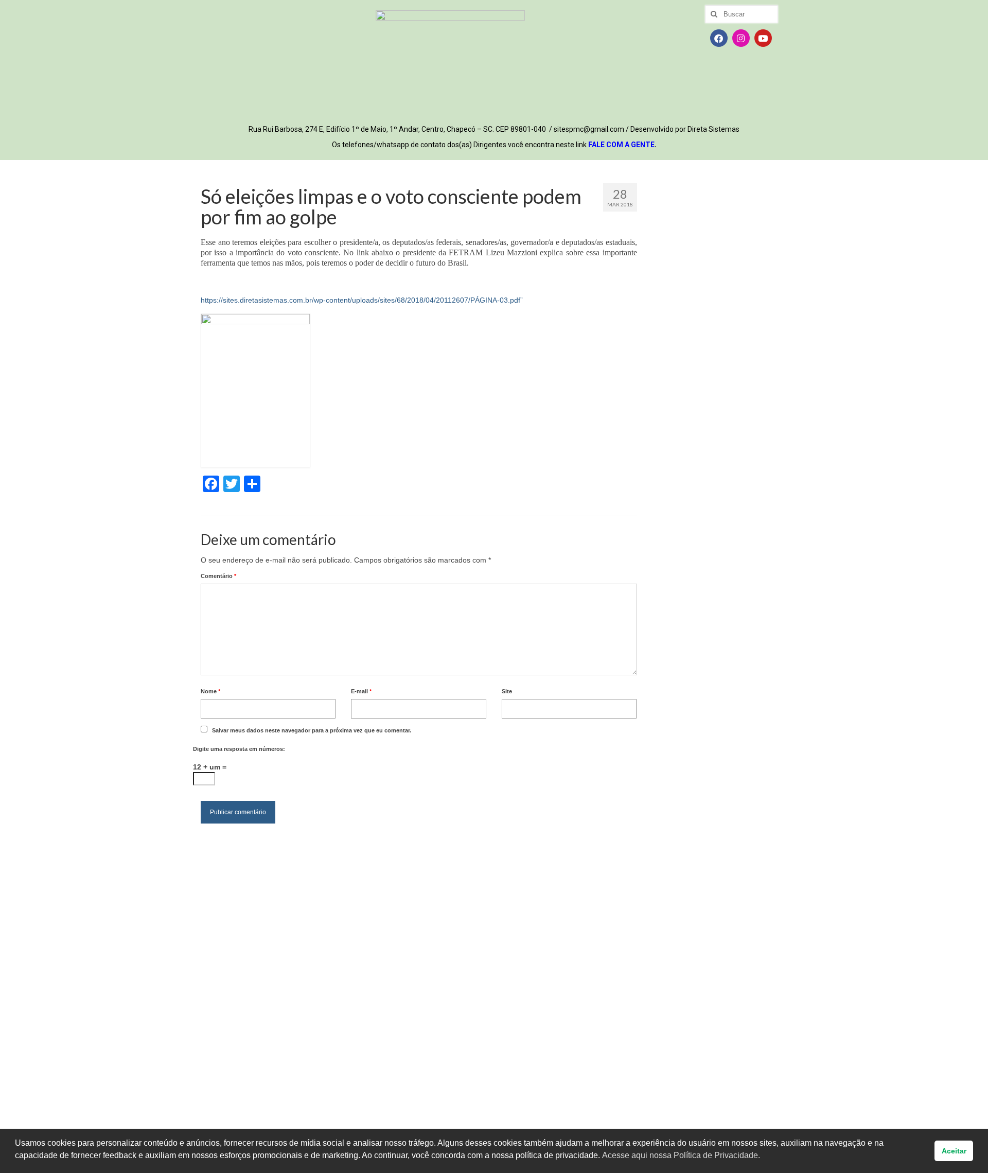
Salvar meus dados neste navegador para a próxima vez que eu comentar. (311, 730)
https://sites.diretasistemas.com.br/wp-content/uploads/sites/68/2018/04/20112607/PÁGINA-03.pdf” (362, 300)
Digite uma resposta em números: (239, 749)
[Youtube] (763, 38)
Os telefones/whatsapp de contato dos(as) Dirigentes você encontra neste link (494, 145)
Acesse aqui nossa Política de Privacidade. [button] (681, 1155)
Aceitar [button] (954, 1151)
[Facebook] (719, 38)
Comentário (218, 576)
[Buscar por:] (741, 14)
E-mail (361, 691)
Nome (210, 691)
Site (507, 691)
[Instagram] (741, 38)
